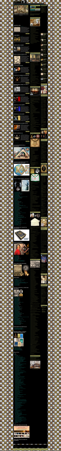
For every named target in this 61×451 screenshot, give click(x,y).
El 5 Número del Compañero (33, 188)
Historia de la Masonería (32, 34)
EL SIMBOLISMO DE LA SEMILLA (18, 368)
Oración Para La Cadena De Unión (17, 281)
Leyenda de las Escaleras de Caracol (17, 312)
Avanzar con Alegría (16, 194)
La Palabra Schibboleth (32, 200)
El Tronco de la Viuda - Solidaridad (17, 201)
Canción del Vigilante (16, 255)
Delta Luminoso (31, 270)
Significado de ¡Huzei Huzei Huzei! (33, 308)
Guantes (31, 242)
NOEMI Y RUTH (16, 401)
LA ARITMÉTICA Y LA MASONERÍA (18, 421)
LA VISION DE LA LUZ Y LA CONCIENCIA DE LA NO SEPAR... (20, 358)
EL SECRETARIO (16, 408)
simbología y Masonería (32, 354)
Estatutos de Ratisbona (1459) (44, 294)
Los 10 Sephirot (42, 206)
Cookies (15, 445)
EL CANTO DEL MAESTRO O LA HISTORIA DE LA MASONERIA (20, 418)
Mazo (31, 249)
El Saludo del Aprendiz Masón (33, 238)
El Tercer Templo (15, 200)
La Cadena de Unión (16, 204)
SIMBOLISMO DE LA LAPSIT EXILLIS (45, 68)
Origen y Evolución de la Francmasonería (34, 40)
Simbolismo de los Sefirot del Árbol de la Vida (44, 211)
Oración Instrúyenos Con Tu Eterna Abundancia (18, 280)
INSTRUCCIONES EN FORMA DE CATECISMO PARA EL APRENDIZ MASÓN (45, 34)
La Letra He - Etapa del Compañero (33, 199)
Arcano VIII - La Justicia (43, 105)
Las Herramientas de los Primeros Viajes (34, 247)
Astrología (42, 263)
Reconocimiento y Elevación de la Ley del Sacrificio (35, 303)
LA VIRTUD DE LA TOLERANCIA (18, 375)
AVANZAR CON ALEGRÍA (17, 393)
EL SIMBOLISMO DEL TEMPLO (17, 392)
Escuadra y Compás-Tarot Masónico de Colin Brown (43, 121)
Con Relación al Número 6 (43, 232)
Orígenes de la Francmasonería (33, 42)
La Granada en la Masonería (17, 309)
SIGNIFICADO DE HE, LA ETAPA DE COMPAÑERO (19, 104)
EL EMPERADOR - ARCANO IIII (17, 362)
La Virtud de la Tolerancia (16, 212)
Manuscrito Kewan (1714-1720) (44, 302)
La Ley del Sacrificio (32, 292)
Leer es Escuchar (16, 214)
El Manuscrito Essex (43, 291)
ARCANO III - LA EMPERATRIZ (17, 363)
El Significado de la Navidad (43, 144)
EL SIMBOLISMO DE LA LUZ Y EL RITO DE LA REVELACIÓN (20, 388)
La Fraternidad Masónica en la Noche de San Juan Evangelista (44, 147)
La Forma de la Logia (32, 71)
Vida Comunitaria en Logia (32, 131)
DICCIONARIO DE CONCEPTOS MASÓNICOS (18, 329)
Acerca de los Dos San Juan (43, 141)
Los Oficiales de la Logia (32, 125)
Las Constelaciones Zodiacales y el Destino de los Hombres (44, 269)
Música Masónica (16, 259)
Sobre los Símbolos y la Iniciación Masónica (18, 323)
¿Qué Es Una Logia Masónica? (33, 85)
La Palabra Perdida (32, 294)
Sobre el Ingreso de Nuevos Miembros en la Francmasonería (20, 223)
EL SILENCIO (16, 397)
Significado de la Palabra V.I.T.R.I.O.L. (33, 307)
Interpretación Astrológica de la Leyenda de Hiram (44, 264)
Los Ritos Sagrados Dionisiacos (17, 314)
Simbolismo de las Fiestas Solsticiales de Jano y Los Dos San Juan (44, 161)
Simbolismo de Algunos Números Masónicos (43, 250)
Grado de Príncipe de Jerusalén (17, 159)
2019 (14, 353)
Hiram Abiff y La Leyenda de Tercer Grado (34, 155)
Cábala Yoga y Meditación (43, 186)
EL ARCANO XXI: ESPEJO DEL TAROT (18, 369)
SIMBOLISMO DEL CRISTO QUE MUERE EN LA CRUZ (44, 10)
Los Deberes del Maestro (32, 160)
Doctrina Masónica (32, 103)
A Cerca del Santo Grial (32, 268)
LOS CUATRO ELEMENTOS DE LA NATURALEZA (19, 405)
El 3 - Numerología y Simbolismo (44, 237)
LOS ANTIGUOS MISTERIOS (17, 407)
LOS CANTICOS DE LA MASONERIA (18, 419)
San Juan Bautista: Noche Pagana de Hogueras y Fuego (44, 158)
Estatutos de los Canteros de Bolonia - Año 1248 (44, 297)
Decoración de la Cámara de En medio (33, 149)
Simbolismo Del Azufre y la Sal (17, 321)
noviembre (16, 422)
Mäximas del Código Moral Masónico (17, 219)
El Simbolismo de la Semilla (33, 282)
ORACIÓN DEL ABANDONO (17, 398)
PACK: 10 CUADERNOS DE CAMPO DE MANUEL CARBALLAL (44, 307)
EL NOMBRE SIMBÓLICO (16, 35)
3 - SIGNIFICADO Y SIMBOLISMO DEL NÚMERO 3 (45, 64)
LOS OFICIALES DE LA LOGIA (17, 406)
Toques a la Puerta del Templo (33, 84)
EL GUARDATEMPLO (17, 412)
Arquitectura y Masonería (16, 298)
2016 (14, 423)
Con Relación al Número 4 (43, 231)
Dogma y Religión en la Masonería (17, 197)
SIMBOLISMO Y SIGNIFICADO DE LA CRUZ (18, 420)
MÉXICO (15, 176)
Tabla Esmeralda (32, 353)
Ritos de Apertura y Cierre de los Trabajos (34, 79)
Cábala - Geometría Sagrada (43, 185)
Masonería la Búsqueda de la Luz (17, 315)
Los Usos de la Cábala (43, 208)
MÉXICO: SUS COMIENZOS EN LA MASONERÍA (44, 9)
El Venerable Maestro (32, 118)
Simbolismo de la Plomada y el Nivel (33, 323)
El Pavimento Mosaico (32, 66)
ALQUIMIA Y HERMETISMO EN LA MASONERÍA (19, 382)
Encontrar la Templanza (16, 202)
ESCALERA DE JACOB (17, 13)
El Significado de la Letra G (32, 280)
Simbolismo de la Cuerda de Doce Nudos (34, 317)
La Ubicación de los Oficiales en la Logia (34, 122)
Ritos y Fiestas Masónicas (16, 320)
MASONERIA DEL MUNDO (16, 1)
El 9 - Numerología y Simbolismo (44, 244)
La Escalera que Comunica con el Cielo (18, 308)
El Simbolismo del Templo (32, 28)
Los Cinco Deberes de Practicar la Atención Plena (18, 216)
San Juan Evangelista (43, 159)
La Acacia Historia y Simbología (33, 291)
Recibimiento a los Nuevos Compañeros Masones (35, 205)
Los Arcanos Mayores (43, 124)
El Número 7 (42, 246)
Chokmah (42, 184)
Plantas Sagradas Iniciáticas (43, 154)
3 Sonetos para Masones (16, 192)
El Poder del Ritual (16, 198)
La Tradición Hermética (16, 311)
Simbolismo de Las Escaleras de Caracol (34, 313)
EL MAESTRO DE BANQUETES (17, 373)
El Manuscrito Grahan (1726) (43, 292)
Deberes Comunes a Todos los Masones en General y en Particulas (20, 196)
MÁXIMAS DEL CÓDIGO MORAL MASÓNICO (19, 390)
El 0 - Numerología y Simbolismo (44, 233)
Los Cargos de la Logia (32, 123)
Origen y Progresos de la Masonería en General (34, 41)
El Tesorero (31, 116)
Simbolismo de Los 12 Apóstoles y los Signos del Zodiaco (43, 272)
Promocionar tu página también (16, 442)
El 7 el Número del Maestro (43, 243)
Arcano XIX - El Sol (43, 111)
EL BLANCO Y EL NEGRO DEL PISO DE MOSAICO (45, 78)
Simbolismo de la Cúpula (32, 318)
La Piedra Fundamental (16, 310)
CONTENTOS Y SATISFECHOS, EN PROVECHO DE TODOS (20, 54)
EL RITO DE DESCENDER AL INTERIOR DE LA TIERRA (19, 383)
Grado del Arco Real (16, 305)
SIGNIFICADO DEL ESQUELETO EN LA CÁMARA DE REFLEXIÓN (21, 123)
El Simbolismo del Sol (16, 303)
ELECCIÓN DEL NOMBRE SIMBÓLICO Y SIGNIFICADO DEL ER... (20, 417)
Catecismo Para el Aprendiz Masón (17, 348)
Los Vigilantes (31, 127)
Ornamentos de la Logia (32, 77)
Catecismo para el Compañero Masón (17, 349)
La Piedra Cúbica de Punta (32, 201)
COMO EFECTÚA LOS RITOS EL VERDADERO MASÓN (34, 357)
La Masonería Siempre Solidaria (17, 207)
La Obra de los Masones (16, 209)
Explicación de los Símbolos (33, 195)
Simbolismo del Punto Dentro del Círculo (34, 336)
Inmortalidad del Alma (16, 203)
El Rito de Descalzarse (32, 276)
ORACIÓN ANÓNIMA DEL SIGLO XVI (18, 403)
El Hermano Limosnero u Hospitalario (33, 108)
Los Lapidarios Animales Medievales (33, 299)
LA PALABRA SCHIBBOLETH (44, 39)
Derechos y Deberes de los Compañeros (34, 186)
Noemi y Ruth (15, 317)
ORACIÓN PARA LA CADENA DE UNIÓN (18, 402)
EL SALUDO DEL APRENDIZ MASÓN (45, 54)
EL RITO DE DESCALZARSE (17, 391)
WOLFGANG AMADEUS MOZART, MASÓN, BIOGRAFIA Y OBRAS (20, 414)
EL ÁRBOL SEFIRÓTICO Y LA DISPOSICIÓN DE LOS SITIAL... (20, 378)
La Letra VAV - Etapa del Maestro (44, 200)
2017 (14, 354)
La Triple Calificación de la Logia (33, 73)
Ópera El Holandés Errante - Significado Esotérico (18, 261)
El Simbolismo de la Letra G (33, 281)
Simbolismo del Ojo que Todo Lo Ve (33, 334)
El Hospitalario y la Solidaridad (33, 109)
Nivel (30, 161)
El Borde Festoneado (32, 65)
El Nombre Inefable (32, 274)
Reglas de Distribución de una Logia (33, 78)
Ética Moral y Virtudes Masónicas (17, 224)
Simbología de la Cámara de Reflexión (33, 341)
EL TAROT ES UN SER (17, 371)
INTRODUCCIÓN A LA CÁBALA (17, 25)
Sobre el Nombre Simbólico (17, 322)
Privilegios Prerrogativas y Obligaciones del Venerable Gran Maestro (34, 164)
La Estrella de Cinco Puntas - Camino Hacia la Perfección (19, 205)
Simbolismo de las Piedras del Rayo (33, 325)
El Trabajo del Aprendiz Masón (17, 304)
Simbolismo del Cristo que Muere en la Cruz (34, 330)
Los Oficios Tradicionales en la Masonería (34, 126)
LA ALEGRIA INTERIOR (17, 386)
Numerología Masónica (43, 249)
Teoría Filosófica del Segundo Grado (33, 210)
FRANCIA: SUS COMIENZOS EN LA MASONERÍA (44, 8)
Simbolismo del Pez (32, 335)
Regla (31, 207)
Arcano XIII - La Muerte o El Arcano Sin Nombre (43, 109)
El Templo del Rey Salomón (32, 30)
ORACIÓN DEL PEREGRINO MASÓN (18, 379)
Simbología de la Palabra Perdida (33, 342)
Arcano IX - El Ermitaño (43, 101)
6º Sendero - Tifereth (43, 180)
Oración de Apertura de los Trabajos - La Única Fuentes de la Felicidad (20, 282)
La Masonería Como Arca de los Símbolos (34, 293)
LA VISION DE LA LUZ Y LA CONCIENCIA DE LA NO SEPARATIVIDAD (21, 75)
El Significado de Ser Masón (17, 302)
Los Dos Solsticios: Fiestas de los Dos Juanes (18, 313)
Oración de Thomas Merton (16, 283)
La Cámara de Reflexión (32, 244)
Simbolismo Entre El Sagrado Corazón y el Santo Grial (35, 311)
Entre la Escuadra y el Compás (33, 193)
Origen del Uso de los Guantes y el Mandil (18, 318)
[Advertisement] (22, 20)
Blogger (36, 449)
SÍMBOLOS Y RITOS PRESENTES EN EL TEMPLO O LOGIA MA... (20, 394)
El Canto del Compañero (16, 256)
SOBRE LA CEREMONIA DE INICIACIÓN (18, 413)
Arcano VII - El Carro (43, 104)
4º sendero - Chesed (43, 178)
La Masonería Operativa (16, 206)
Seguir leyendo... (27, 33)
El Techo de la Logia (32, 67)
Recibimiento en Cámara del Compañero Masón (34, 206)
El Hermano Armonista (16, 257)
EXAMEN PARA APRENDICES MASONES (18, 364)
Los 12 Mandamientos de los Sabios (17, 215)
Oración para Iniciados (16, 285)
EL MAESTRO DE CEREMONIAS (17, 410)
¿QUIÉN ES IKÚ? (43, 310)
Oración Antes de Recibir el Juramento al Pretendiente (19, 279)
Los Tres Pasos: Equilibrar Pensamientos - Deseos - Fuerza (19, 217)
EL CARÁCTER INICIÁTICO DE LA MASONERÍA (19, 387)
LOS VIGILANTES (16, 395)
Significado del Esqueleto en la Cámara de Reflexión (35, 309)
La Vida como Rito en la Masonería (17, 211)
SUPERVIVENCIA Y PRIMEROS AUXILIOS (44, 311)
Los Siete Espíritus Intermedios (44, 207)
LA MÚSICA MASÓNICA (17, 416)
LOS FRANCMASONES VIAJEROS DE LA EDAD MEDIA (20, 376)
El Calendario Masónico (43, 142)
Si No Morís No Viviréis (16, 222)
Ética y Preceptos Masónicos (17, 324)
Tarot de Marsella (42, 126)
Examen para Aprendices (32, 241)
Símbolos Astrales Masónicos (33, 350)
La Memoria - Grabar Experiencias (17, 208)
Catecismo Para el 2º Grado (16, 347)
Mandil (31, 248)
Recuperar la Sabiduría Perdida (17, 221)
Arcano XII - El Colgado (43, 108)
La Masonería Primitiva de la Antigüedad (34, 35)
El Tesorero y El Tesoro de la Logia (33, 117)
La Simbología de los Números (44, 247)
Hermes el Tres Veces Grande (17, 306)
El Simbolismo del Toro (32, 288)
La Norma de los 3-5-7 (32, 72)
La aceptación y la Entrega (16, 213)
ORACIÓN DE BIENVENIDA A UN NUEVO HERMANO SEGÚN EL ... (20, 399)
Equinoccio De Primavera (43, 145)
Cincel (31, 184)
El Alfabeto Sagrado (43, 189)
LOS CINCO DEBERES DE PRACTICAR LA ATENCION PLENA (20, 367)
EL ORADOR (16, 409)
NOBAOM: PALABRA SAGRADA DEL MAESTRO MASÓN (45, 44)
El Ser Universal (15, 199)
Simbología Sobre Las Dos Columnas (33, 340)
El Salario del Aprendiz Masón (33, 237)
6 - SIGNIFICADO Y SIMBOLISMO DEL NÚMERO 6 (45, 59)
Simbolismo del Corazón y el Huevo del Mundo (34, 329)
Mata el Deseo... (15, 218)
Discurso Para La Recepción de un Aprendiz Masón (35, 232)
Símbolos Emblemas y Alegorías (33, 351)
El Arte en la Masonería (16, 300)
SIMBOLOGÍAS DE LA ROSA (45, 49)
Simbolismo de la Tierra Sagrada (33, 324)
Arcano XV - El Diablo (43, 112)
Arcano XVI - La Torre (43, 113)
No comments (22, 26)
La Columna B (31, 243)
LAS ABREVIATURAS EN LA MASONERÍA (18, 328)
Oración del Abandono (16, 284)
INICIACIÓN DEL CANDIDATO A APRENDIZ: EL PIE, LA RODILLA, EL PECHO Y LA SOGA (21, 84)
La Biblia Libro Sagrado (16, 307)
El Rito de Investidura (32, 236)
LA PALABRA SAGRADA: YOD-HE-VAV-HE (18, 65)
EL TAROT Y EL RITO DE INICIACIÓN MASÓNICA (19, 372)
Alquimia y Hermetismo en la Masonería (18, 297)
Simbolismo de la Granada (32, 319)
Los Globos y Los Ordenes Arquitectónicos (34, 298)
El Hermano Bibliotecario (32, 107)
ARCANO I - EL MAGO (17, 366)
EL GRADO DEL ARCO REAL (17, 377)
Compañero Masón (32, 185)
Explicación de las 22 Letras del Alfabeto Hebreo (44, 191)
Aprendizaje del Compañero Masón (17, 193)
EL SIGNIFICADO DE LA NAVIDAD (18, 365)
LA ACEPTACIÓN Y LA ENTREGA (18, 380)
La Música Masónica (16, 258)
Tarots (41, 127)
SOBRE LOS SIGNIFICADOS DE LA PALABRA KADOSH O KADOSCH (44, 6)
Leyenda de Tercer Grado (32, 159)
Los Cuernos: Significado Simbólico (33, 297)
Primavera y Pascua (16, 319)
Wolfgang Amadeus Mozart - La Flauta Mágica (18, 260)
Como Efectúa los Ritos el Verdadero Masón (34, 269)
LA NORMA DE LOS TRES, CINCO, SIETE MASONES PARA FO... (20, 384)
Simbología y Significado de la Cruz (33, 345)
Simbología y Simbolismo (32, 346)
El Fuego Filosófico (16, 301)
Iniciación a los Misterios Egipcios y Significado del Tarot (44, 122)
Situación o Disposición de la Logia (33, 82)
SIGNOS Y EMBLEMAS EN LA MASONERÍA (45, 73)
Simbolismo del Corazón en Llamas (33, 328)
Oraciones (15, 220)
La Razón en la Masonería (16, 210)
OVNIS (42, 306)
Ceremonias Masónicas (16, 195)
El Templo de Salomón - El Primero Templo (34, 29)
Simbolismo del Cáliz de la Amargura (33, 253)
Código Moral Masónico (16, 299)
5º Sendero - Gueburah (43, 179)
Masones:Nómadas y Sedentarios (17, 316)
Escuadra (31, 154)
